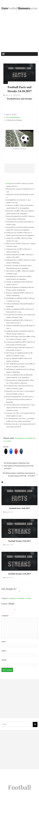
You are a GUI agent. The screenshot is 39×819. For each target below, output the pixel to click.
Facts (5, 82)
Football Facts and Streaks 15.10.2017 (20, 598)
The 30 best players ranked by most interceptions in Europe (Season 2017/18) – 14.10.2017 (19, 466)
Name (4, 641)
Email (4, 651)
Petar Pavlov (18, 95)
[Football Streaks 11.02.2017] (19, 553)
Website (4, 660)
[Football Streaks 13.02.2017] (19, 520)
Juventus (8, 183)
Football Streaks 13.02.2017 (19, 541)
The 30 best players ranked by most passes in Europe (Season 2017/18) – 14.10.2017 (19, 474)
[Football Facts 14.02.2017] (19, 487)
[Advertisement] (19, 31)
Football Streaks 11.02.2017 (19, 573)
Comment (5, 615)
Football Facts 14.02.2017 (19, 508)
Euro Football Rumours (13, 117)
